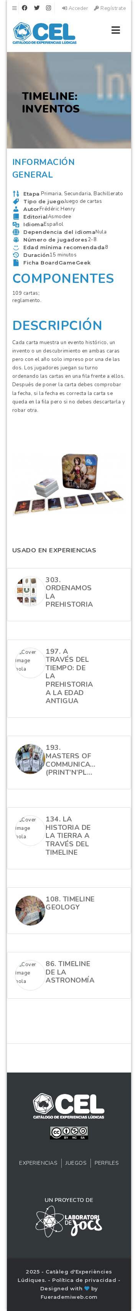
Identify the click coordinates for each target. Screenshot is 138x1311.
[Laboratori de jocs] (69, 1221)
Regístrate (112, 8)
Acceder (77, 8)
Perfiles (107, 1163)
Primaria (51, 193)
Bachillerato (108, 193)
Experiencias (38, 1163)
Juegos (76, 1163)
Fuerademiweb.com (69, 1297)
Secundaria (77, 193)
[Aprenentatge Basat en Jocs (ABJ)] (44, 34)
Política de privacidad (85, 1280)
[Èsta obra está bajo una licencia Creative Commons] (69, 1132)
